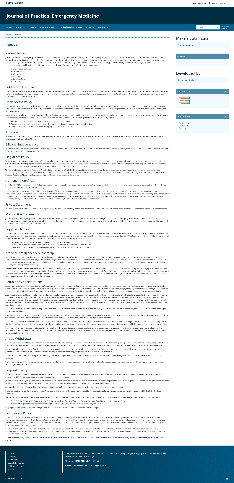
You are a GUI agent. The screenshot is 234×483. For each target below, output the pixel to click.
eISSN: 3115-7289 (50, 57)
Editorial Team (15, 466)
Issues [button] (31, 27)
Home (9, 27)
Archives (12, 456)
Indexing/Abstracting (71, 27)
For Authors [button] (104, 27)
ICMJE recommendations (27, 185)
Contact (12, 469)
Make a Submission (186, 45)
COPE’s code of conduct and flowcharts (62, 175)
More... (33, 139)
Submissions (14, 459)
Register (213, 3)
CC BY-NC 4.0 (113, 453)
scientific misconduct (87, 218)
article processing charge (15, 108)
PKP (80, 456)
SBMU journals (149, 453)
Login (224, 3)
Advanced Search (225, 27)
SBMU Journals (14, 2)
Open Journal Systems (187, 80)
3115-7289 (94, 461)
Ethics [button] (89, 27)
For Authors (183, 125)
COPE (141, 191)
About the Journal (16, 463)
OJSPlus (19, 478)
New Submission (199, 3)
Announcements (48, 27)
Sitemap (69, 461)
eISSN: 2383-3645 (117, 57)
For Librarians (184, 128)
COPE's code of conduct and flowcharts (30, 223)
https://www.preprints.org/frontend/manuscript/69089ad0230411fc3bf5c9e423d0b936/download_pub (54, 403)
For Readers (184, 123)
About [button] (19, 27)
